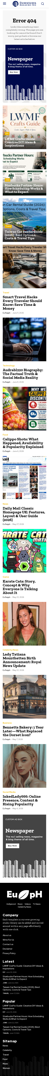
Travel (8, 226)
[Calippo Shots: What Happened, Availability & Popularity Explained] (24, 408)
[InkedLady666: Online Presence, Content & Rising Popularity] (24, 766)
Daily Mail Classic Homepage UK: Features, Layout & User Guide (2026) (24, 514)
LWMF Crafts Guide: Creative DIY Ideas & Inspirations (23, 967)
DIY (7, 133)
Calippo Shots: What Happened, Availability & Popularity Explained (23, 443)
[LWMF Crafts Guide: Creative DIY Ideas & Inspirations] (24, 127)
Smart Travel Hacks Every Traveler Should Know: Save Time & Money (22, 303)
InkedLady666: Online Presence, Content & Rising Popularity (22, 800)
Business (7, 723)
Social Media (9, 792)
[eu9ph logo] (24, 894)
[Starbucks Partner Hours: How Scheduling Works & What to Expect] (24, 173)
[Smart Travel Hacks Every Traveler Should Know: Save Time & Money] (24, 266)
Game (6, 577)
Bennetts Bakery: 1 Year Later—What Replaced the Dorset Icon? (23, 731)
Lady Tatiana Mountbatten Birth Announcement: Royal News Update (22, 660)
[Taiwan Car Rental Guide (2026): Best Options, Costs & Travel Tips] (24, 220)
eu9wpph (6, 313)
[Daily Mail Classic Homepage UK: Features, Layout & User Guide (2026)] (24, 478)
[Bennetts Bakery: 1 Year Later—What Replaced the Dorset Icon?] (24, 697)
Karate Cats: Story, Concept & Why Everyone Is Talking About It (20, 587)
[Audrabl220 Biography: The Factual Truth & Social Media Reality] (24, 339)
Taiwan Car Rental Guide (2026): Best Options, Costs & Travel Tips (21, 988)
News (5, 504)
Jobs (8, 180)
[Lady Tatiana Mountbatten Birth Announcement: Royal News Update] (24, 624)
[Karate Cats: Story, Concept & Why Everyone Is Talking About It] (24, 551)
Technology (9, 366)
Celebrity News (10, 650)
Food (5, 435)
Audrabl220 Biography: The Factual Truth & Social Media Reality (23, 374)
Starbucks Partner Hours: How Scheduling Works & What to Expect (23, 978)
